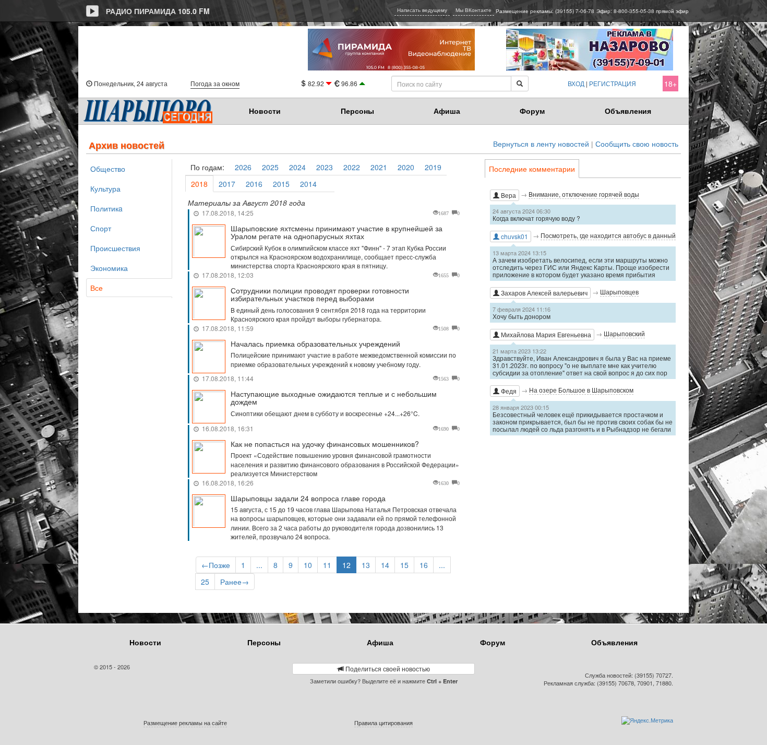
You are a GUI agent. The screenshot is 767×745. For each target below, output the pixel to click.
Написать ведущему (422, 10)
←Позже (215, 565)
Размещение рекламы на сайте (185, 722)
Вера (507, 195)
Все (96, 287)
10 (308, 565)
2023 (324, 167)
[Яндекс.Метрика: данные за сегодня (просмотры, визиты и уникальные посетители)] (647, 720)
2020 (406, 167)
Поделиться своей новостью (387, 668)
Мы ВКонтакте (474, 10)
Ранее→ (234, 581)
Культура (105, 188)
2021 (378, 167)
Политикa (106, 208)
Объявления (628, 110)
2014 (308, 184)
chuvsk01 (513, 236)
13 (366, 565)
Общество (107, 168)
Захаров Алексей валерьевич (543, 292)
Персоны (357, 110)
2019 (433, 167)
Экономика (109, 268)
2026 (243, 167)
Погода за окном (214, 83)
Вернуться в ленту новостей (541, 144)
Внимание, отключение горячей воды (584, 194)
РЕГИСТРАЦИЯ (612, 83)
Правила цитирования (383, 722)
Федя (508, 390)
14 (385, 565)
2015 (281, 184)
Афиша (447, 110)
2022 (351, 167)
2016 (254, 184)
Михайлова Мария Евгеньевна (545, 334)
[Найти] (520, 83)
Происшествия (115, 248)
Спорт (100, 228)
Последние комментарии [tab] (532, 168)
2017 (227, 184)
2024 (297, 167)
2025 (270, 167)
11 (327, 565)
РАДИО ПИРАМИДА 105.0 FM (158, 11)
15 (404, 565)
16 (424, 565)
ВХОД (576, 83)
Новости (265, 110)
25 (205, 581)
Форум (532, 110)
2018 (199, 184)
